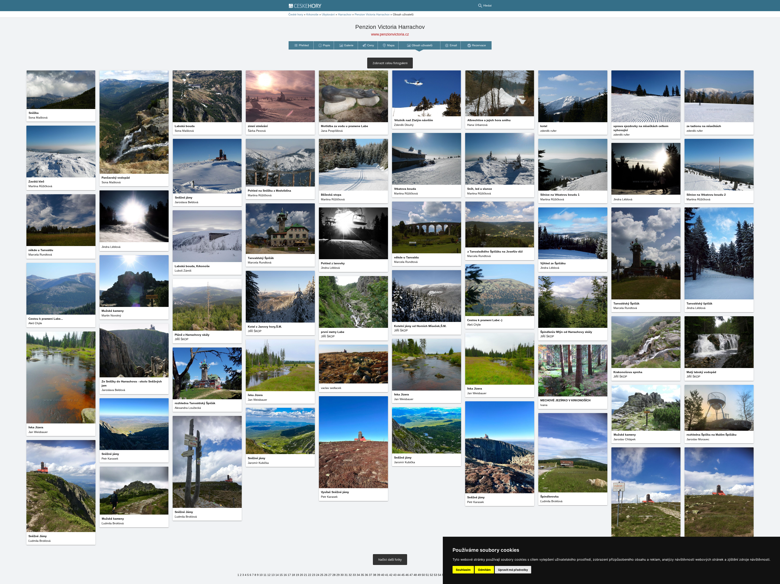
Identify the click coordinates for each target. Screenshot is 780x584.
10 (261, 574)
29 (338, 574)
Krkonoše (312, 14)
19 (297, 574)
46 (407, 574)
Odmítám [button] (484, 569)
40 (382, 574)
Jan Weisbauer (38, 432)
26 (325, 574)
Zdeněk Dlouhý (404, 124)
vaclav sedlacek (331, 388)
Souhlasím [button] (463, 569)
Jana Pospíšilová (332, 130)
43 (394, 574)
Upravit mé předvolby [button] (513, 569)
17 (289, 574)
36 (366, 574)
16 (285, 574)
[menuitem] (300, 45)
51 (427, 574)
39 (378, 574)
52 (431, 574)
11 (264, 574)
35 (362, 574)
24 (317, 574)
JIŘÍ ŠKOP (401, 330)
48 (415, 574)
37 (370, 574)
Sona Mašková (38, 117)
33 (354, 574)
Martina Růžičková (40, 186)
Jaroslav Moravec (698, 439)
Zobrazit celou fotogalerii (390, 63)
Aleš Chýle (35, 323)
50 (423, 574)
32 (350, 574)
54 (439, 574)
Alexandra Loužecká (188, 407)
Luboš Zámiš (183, 270)
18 (293, 574)
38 (374, 574)
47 (411, 574)
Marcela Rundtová (40, 254)
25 (321, 574)
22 (309, 574)
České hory (295, 14)
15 (281, 574)
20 (301, 574)
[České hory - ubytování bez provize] (306, 5)
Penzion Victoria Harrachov (372, 14)
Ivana (543, 405)
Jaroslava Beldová (186, 202)
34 (358, 574)
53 (435, 574)
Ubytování (328, 14)
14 (277, 574)
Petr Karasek (329, 496)
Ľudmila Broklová (551, 501)
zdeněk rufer (548, 130)
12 (269, 574)
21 (305, 574)
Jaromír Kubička (404, 462)
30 (342, 574)
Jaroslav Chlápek (624, 439)
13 (273, 574)
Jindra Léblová (622, 199)
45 (403, 574)
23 (313, 574)
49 (419, 574)
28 (334, 574)
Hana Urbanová (477, 124)
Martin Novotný (111, 315)
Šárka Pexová (257, 130)
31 (346, 574)
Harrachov (344, 14)
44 (399, 574)
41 (386, 574)
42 (390, 574)
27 (330, 574)
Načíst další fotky (390, 559)
